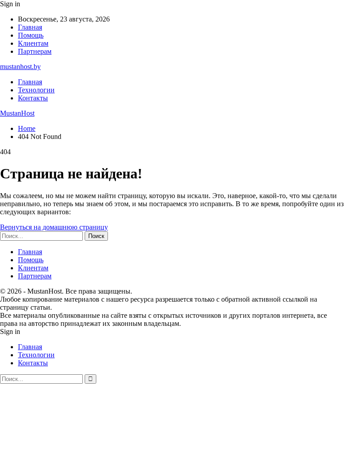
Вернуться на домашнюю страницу (54, 227)
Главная (30, 27)
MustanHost (17, 113)
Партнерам (35, 51)
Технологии (36, 90)
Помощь (30, 35)
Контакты (33, 98)
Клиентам (33, 43)
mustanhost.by (20, 66)
